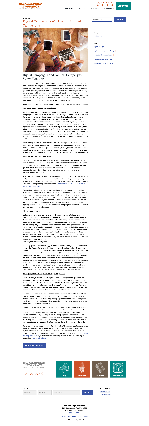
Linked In (107, 3)
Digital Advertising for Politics (104, 63)
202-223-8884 (74, 413)
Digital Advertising (100, 36)
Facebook (97, 3)
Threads (112, 3)
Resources (108, 8)
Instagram (102, 3)
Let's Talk (123, 6)
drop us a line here (38, 338)
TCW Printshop (105, 394)
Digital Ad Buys (99, 47)
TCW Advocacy (105, 392)
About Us (82, 8)
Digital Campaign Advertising (104, 51)
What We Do (68, 8)
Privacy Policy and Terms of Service (74, 416)
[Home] (30, 6)
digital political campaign (103, 59)
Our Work (95, 8)
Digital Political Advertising (103, 55)
